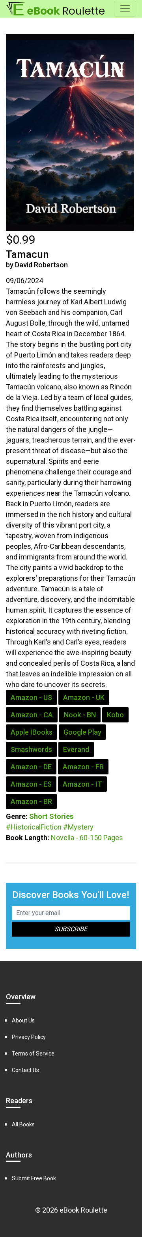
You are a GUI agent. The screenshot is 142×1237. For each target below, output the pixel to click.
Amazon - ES (31, 784)
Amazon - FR (83, 767)
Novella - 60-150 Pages (87, 837)
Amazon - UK (84, 697)
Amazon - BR (31, 801)
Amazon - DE (31, 767)
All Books (23, 1124)
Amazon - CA (32, 715)
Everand (76, 749)
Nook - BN (80, 715)
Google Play (82, 732)
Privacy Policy (29, 1037)
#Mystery (78, 827)
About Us (23, 1020)
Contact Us (25, 1070)
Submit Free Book (34, 1178)
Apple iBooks (31, 732)
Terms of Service (33, 1053)
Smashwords (31, 749)
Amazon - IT (82, 784)
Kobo (115, 715)
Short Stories (51, 816)
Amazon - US (31, 697)
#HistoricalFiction (34, 827)
